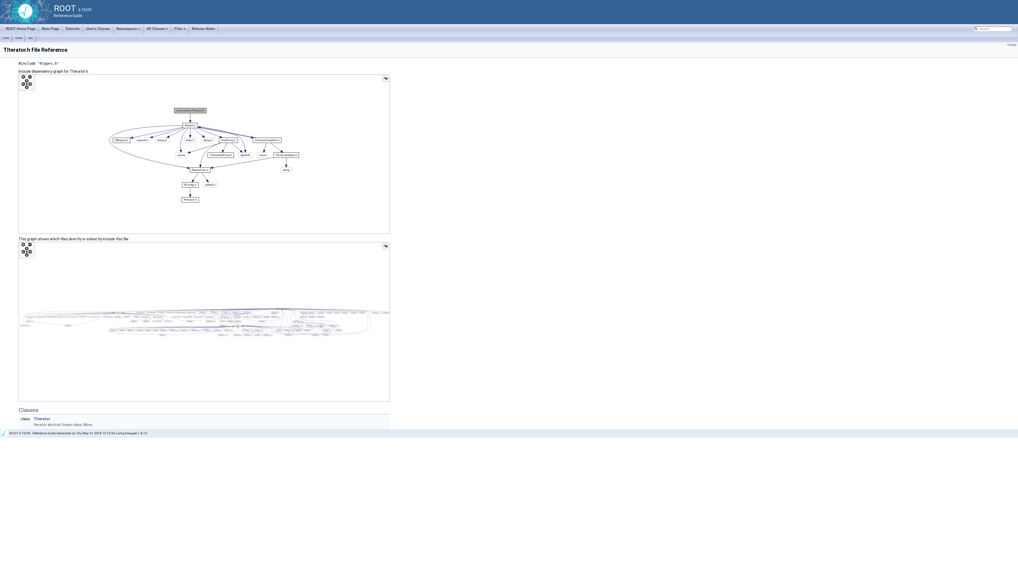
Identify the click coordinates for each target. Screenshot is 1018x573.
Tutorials (72, 29)
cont (19, 38)
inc (31, 38)
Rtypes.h (48, 63)
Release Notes (203, 29)
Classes (1012, 45)
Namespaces (128, 30)
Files (180, 30)
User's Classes (98, 29)
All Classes (158, 30)
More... (89, 425)
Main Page (50, 29)
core (6, 38)
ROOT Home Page (21, 29)
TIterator (42, 419)
